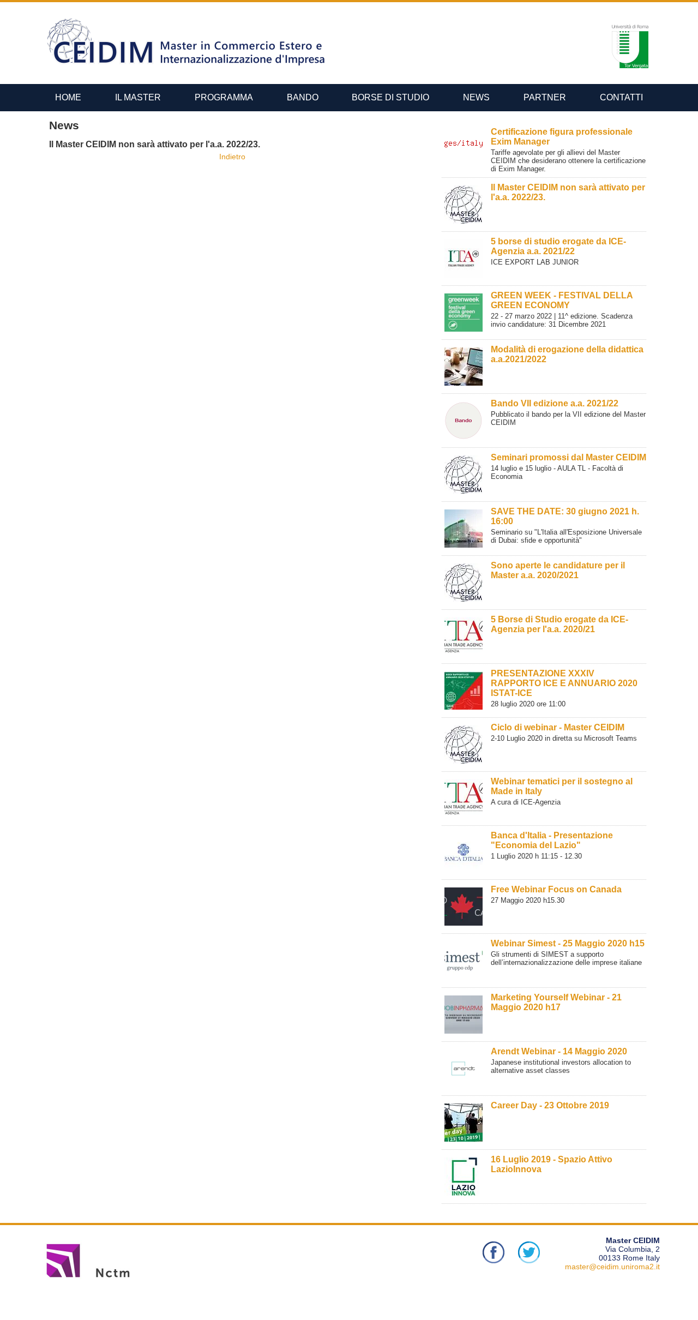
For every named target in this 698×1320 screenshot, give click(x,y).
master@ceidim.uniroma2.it (612, 1266)
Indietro (232, 156)
